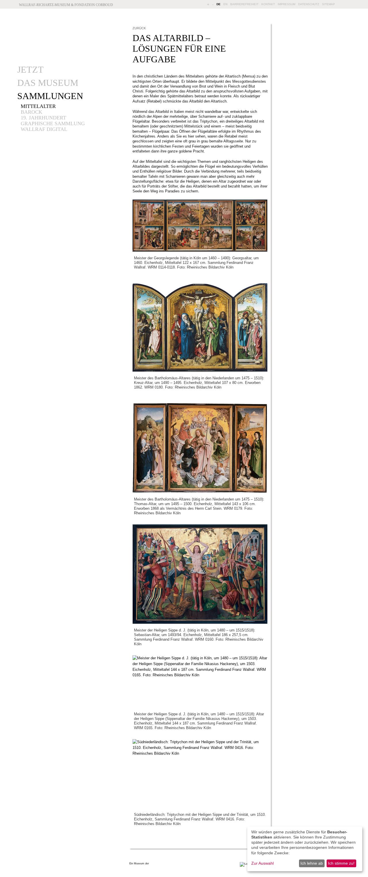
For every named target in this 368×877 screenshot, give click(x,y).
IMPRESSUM (286, 4)
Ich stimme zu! (341, 863)
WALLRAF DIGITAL (44, 129)
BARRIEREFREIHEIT (244, 4)
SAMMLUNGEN (50, 96)
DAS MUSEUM (47, 83)
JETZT (30, 69)
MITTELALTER (38, 106)
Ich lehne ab (311, 863)
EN (225, 4)
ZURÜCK (139, 28)
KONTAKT (268, 4)
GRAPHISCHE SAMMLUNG (53, 123)
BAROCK (31, 112)
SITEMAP (328, 4)
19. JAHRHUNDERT (43, 118)
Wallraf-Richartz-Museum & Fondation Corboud (66, 5)
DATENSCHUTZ (308, 4)
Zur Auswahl (262, 863)
